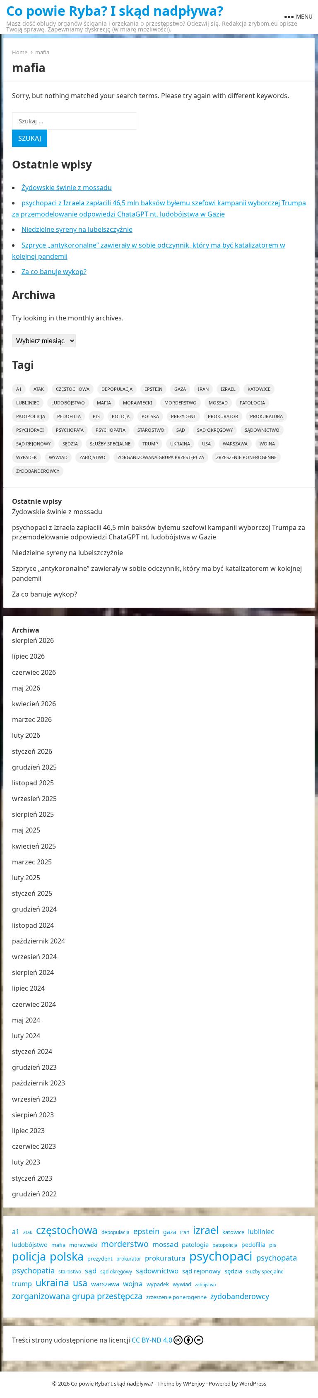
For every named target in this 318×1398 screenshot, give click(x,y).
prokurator (223, 416)
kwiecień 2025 (34, 846)
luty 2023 (26, 1162)
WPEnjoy (194, 1383)
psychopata (70, 430)
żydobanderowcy (37, 471)
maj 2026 (26, 688)
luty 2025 (26, 877)
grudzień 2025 (34, 767)
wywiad (58, 457)
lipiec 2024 (28, 988)
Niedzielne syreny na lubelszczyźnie (77, 229)
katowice (259, 389)
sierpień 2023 (33, 1114)
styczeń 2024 (32, 1051)
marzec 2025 (32, 861)
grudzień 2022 (34, 1193)
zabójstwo (93, 457)
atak (39, 389)
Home (19, 52)
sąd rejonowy (33, 443)
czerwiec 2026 (34, 672)
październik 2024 (38, 941)
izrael (228, 389)
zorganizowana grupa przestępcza (161, 457)
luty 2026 (26, 735)
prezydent (183, 416)
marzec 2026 (32, 719)
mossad (218, 402)
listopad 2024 (33, 925)
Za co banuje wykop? (54, 271)
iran (203, 389)
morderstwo (180, 402)
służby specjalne (110, 443)
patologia (252, 402)
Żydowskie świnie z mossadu (67, 187)
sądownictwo (262, 430)
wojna (267, 443)
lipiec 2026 (28, 656)
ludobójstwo (68, 402)
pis (96, 416)
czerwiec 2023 (34, 1146)
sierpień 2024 (33, 972)
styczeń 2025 (32, 893)
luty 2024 (26, 1035)
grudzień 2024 (34, 909)
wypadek (26, 457)
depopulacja (116, 389)
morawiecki (137, 402)
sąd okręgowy (215, 430)
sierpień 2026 (33, 640)
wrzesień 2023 (34, 1099)
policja (121, 416)
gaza (180, 389)
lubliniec (27, 402)
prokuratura (266, 416)
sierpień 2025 (33, 814)
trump (150, 443)
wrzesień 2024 (34, 956)
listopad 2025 (33, 782)
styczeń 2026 (32, 751)
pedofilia (69, 416)
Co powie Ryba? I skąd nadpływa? (114, 10)
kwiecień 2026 (34, 703)
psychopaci (30, 430)
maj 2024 (26, 1020)
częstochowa (72, 389)
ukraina (180, 443)
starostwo (150, 430)
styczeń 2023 (32, 1178)
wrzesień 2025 (34, 798)
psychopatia (110, 430)
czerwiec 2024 (34, 1004)
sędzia (70, 443)
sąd (180, 430)
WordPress (252, 1383)
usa (206, 443)
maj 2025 (26, 830)
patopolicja (30, 416)
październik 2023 (38, 1083)
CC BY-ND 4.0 (152, 1340)
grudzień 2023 (34, 1067)
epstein (153, 389)
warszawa (235, 443)
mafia (104, 402)
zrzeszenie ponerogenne (246, 457)
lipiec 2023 (28, 1130)
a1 (19, 389)
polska (150, 416)
